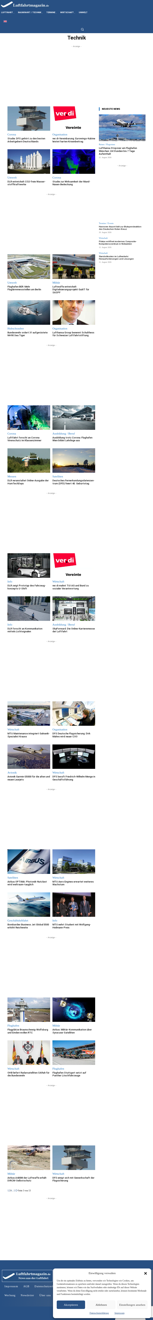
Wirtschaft (58, 581)
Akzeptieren (71, 1304)
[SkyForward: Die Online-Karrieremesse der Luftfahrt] (73, 608)
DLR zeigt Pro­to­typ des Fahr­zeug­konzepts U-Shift (26, 587)
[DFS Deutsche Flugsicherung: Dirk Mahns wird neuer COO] (73, 713)
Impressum (119, 1313)
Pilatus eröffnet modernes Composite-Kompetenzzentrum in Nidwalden (118, 242)
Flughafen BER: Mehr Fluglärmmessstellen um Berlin (24, 288)
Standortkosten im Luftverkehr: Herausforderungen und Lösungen (116, 257)
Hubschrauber (15, 328)
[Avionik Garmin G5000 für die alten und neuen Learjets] (28, 756)
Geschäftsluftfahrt (17, 920)
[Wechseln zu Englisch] (5, 21)
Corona (11, 134)
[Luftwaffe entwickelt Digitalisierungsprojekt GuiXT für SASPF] (73, 266)
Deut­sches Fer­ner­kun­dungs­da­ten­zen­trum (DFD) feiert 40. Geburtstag (73, 482)
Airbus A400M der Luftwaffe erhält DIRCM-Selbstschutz (26, 1179)
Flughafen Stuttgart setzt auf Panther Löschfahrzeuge (69, 1074)
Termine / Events (106, 223)
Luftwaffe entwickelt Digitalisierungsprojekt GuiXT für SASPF (70, 289)
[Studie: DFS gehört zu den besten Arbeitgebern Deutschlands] (28, 118)
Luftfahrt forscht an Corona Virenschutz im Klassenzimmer (24, 439)
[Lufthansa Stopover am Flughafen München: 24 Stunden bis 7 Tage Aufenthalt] (122, 127)
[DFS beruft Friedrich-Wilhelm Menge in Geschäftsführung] (73, 756)
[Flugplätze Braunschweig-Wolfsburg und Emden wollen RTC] (28, 1009)
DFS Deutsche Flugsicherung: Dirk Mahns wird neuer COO (71, 735)
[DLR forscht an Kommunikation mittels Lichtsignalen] (28, 608)
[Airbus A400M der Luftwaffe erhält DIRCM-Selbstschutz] (28, 1157)
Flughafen (13, 1025)
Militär (56, 282)
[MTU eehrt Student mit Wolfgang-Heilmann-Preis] (73, 904)
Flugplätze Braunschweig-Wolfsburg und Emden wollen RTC (27, 1031)
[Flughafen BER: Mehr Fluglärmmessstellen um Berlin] (28, 266)
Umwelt (12, 177)
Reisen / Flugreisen (107, 144)
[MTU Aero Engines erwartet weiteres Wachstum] (73, 861)
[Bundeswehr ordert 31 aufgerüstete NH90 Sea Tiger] (28, 312)
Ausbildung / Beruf (63, 433)
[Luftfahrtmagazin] (28, 4)
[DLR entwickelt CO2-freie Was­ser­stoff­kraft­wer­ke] (28, 161)
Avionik (12, 772)
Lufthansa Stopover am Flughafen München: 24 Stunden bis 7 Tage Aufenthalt (118, 151)
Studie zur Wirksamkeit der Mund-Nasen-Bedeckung (71, 183)
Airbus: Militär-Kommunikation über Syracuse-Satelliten (72, 1031)
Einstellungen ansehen (132, 1304)
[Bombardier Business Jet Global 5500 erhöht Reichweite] (28, 904)
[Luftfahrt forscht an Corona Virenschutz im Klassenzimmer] (28, 417)
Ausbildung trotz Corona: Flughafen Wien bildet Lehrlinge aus (72, 439)
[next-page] (17, 1190)
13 (15, 1190)
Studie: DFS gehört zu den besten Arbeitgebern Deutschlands (26, 140)
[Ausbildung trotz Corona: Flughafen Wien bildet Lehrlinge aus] (73, 417)
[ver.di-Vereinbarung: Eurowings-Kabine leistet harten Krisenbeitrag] (73, 118)
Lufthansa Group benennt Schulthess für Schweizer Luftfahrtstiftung (73, 334)
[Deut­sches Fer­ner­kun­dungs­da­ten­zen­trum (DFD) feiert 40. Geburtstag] (73, 460)
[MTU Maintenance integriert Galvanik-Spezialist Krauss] (28, 713)
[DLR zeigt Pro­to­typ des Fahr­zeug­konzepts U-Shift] (28, 565)
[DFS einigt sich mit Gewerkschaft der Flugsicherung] (73, 1157)
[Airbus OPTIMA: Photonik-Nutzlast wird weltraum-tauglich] (28, 861)
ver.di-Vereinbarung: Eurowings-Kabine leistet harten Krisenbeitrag (73, 140)
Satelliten (57, 476)
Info (9, 581)
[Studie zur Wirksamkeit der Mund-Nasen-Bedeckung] (73, 161)
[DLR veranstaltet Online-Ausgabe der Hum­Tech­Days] (28, 460)
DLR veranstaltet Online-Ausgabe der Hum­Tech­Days (28, 482)
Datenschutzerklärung (99, 1313)
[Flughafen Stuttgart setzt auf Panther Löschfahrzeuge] (73, 1052)
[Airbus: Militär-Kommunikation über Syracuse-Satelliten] (73, 1009)
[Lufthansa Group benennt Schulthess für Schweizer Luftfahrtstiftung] (73, 312)
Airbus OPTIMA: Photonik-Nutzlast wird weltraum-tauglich (27, 883)
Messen (11, 476)
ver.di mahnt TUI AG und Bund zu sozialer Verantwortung (70, 587)
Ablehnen (101, 1304)
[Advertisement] (76, 74)
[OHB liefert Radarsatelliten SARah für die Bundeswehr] (28, 1052)
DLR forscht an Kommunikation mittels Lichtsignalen (24, 630)
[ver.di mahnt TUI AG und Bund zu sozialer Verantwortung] (73, 565)
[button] (145, 1273)
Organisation (59, 134)
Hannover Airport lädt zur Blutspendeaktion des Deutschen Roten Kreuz (120, 227)
